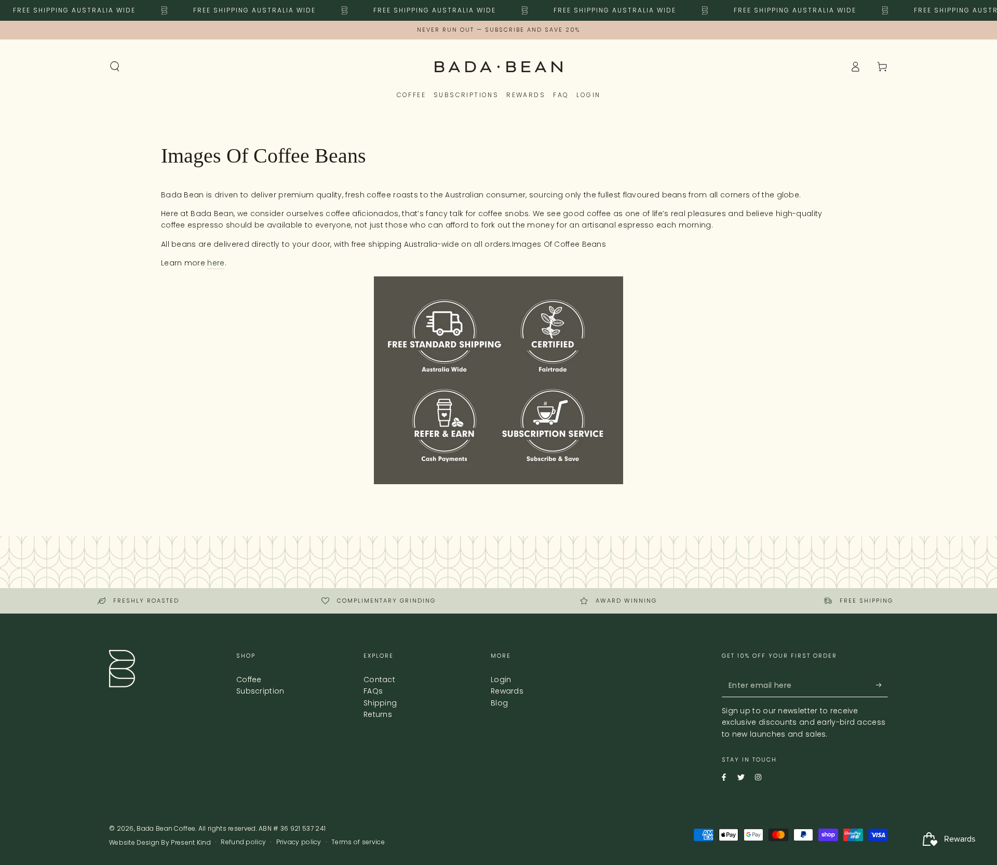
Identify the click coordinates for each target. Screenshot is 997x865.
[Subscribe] (874, 685)
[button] (114, 66)
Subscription (260, 691)
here (215, 263)
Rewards (507, 691)
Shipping (380, 703)
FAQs (373, 691)
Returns (377, 714)
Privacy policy (298, 842)
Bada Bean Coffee (166, 828)
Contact (379, 679)
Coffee (249, 679)
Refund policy (243, 842)
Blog (499, 703)
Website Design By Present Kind (160, 843)
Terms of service (358, 842)
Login (501, 679)
